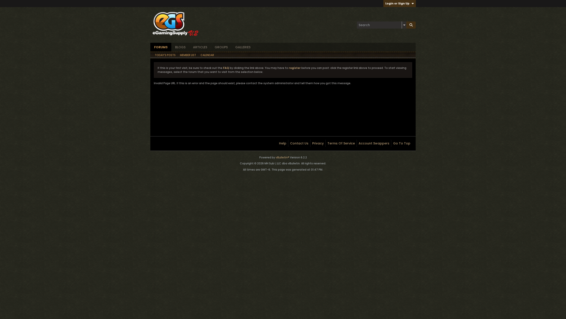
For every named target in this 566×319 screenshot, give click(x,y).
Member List (188, 55)
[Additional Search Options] (404, 25)
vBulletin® (282, 157)
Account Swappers (374, 143)
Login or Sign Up (397, 3)
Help (282, 143)
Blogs (180, 47)
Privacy (318, 143)
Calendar (207, 55)
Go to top (401, 143)
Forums (161, 47)
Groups (221, 47)
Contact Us (299, 143)
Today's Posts (165, 55)
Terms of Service (341, 143)
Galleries (242, 47)
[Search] (411, 25)
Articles (200, 47)
